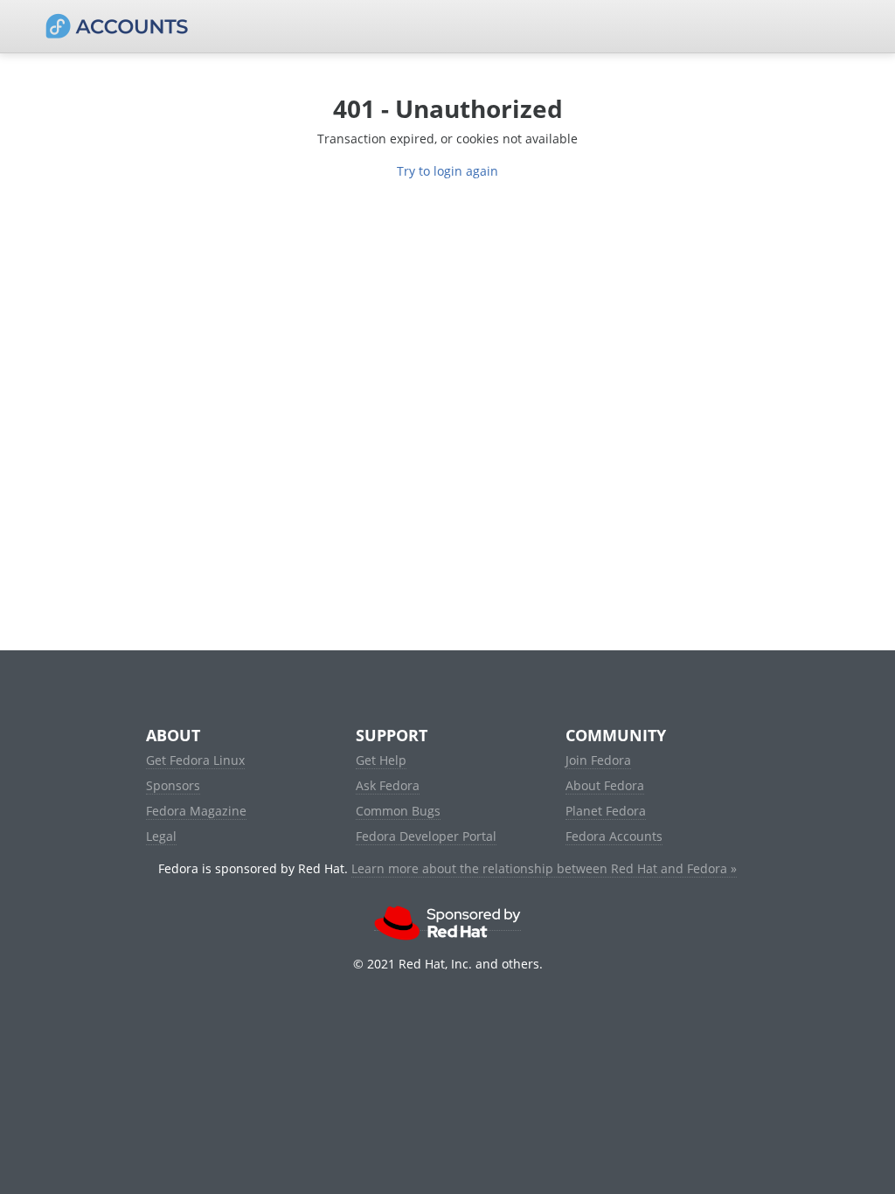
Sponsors (173, 785)
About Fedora (604, 785)
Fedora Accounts (614, 836)
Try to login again (447, 171)
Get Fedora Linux (195, 760)
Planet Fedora (605, 810)
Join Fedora (598, 760)
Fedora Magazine (196, 810)
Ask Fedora (388, 785)
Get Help (381, 760)
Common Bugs (398, 810)
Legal (161, 836)
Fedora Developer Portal (426, 836)
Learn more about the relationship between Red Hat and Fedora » (544, 868)
